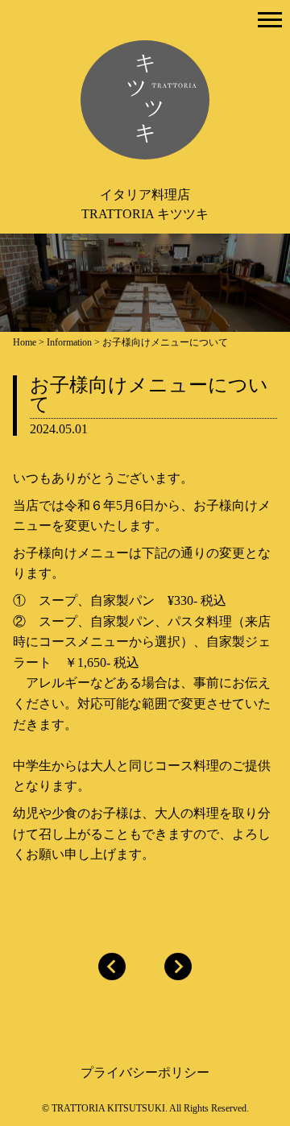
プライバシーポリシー (145, 1072)
